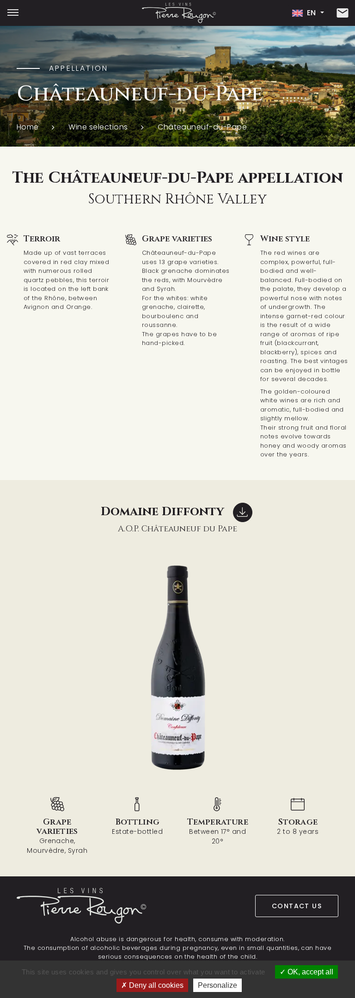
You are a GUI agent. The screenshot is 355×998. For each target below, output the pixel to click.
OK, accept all (309, 972)
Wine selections (98, 127)
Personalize (217, 985)
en (311, 12)
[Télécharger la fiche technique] (242, 512)
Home (28, 127)
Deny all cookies (155, 985)
